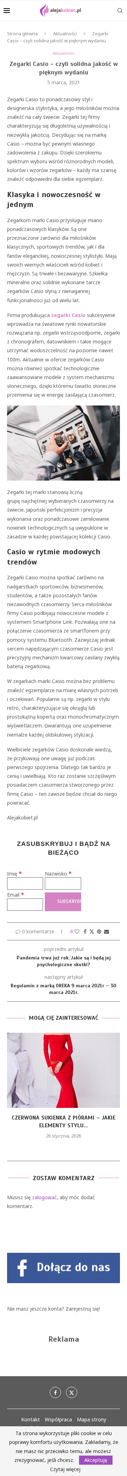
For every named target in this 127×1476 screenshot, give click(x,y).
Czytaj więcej (65, 1469)
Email (15, 894)
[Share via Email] (106, 931)
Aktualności (65, 33)
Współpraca (58, 1419)
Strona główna (22, 33)
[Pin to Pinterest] (99, 931)
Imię (14, 873)
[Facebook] (55, 1392)
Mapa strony (91, 1419)
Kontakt (30, 1419)
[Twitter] (71, 1392)
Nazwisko (58, 873)
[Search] (119, 10)
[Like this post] (76, 931)
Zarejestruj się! (83, 1308)
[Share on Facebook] (85, 931)
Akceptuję (95, 1460)
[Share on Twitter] (91, 931)
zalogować (44, 1197)
